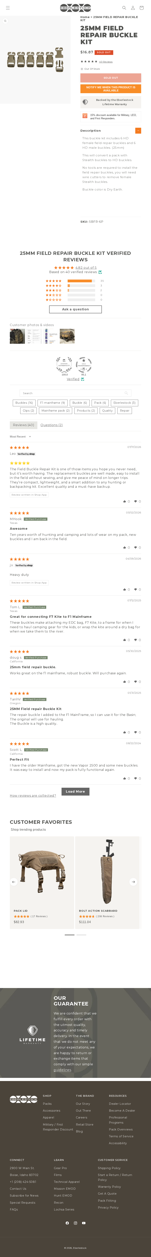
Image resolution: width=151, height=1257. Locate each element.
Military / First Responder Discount (58, 1127)
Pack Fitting (107, 1200)
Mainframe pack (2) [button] (55, 410)
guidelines (62, 1070)
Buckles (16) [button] (24, 403)
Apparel (48, 1117)
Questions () (52, 425)
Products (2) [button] (86, 410)
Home (85, 17)
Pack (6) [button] (100, 403)
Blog (79, 1131)
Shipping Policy (109, 1168)
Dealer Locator (120, 1104)
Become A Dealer (122, 1110)
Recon (59, 1202)
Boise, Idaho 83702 (24, 1175)
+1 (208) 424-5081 (23, 1182)
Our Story (83, 1104)
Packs (47, 1104)
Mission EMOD (65, 1188)
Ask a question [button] (75, 309)
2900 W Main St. (22, 1168)
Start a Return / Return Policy (115, 1177)
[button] (8, 8)
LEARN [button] (59, 1160)
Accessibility (118, 1143)
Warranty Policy (109, 1187)
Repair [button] (125, 410)
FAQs (14, 1209)
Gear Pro (60, 1168)
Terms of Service (121, 1136)
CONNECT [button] (17, 1160)
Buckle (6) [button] (79, 403)
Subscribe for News (24, 1195)
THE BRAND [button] (85, 1095)
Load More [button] (75, 791)
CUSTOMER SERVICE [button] (113, 1160)
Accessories (51, 1110)
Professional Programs (118, 1120)
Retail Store (84, 1124)
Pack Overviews (121, 1129)
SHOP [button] (47, 1095)
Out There (83, 1110)
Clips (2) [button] (28, 410)
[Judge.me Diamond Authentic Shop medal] (64, 365)
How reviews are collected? (33, 796)
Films (58, 1175)
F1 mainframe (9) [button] (52, 403)
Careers (81, 1117)
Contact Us (18, 1188)
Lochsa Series (64, 1209)
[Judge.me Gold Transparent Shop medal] (84, 365)
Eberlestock (80, 1248)
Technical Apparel (67, 1182)
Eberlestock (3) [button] (124, 403)
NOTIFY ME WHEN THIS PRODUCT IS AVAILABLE (110, 89)
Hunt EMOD (63, 1195)
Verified (73, 379)
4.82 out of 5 (86, 268)
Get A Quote (107, 1193)
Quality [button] (107, 410)
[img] (19, 447)
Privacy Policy (108, 1207)
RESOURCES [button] (118, 1095)
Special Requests (22, 1202)
